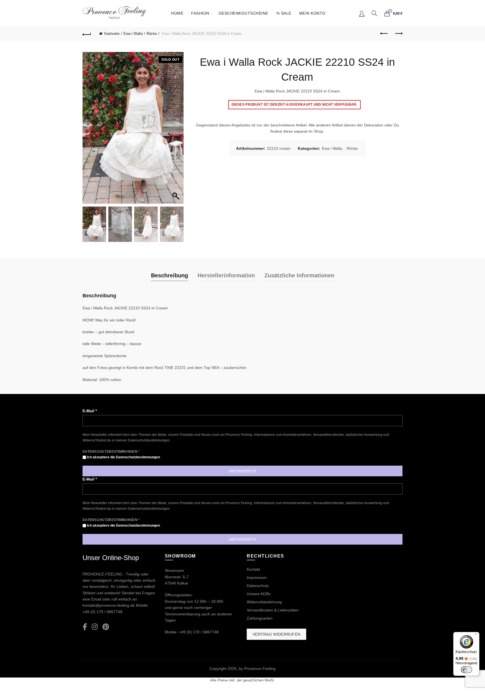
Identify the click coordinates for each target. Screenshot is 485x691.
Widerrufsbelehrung (264, 602)
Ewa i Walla (133, 33)
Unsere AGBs (259, 594)
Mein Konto (312, 13)
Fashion (200, 13)
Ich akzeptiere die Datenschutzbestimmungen (123, 457)
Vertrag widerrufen (276, 634)
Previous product (384, 33)
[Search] (374, 13)
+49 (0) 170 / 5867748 (102, 612)
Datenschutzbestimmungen (149, 440)
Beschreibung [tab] (169, 275)
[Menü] (476, 635)
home (177, 13)
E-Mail (90, 411)
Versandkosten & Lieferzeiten (273, 610)
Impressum (257, 577)
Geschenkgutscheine (243, 13)
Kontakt (253, 569)
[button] (176, 131)
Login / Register (362, 13)
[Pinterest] (105, 627)
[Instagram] (94, 627)
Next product (398, 33)
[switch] (466, 669)
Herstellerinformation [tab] (226, 275)
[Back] (87, 33)
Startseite (112, 33)
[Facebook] (85, 627)
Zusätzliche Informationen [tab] (299, 275)
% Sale (283, 13)
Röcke (152, 33)
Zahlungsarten (260, 618)
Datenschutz (258, 585)
